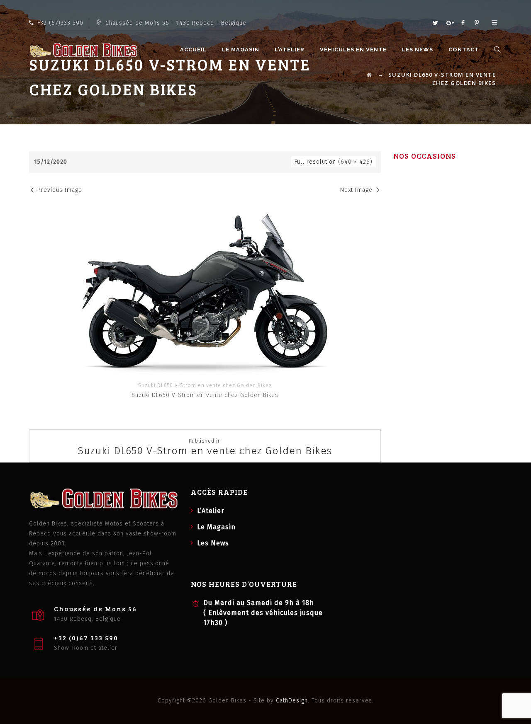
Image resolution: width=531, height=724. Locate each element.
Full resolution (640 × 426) (334, 161)
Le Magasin (240, 49)
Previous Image (59, 190)
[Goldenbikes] (83, 49)
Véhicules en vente (353, 49)
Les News (417, 49)
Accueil (193, 49)
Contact (463, 49)
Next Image (356, 190)
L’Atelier (289, 49)
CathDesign (292, 700)
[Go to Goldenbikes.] (370, 74)
